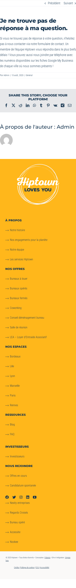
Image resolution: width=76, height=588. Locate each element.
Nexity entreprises (20, 503)
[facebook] (7, 497)
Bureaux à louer (18, 278)
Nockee (14, 542)
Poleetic (47, 557)
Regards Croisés (19, 512)
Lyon (12, 376)
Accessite (15, 532)
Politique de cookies (27, 567)
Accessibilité (44, 567)
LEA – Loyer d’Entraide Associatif (28, 337)
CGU (37, 567)
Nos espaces (16, 346)
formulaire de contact (51, 44)
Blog (12, 424)
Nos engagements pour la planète (28, 240)
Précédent (54, 3)
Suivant (68, 3)
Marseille (15, 385)
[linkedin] (27, 497)
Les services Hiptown (21, 259)
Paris (13, 395)
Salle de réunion (18, 327)
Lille (12, 366)
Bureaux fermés (18, 298)
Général (29, 75)
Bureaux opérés (18, 288)
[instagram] (21, 497)
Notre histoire (17, 230)
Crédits (16, 567)
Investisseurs (17, 456)
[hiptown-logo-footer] (38, 165)
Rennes (14, 405)
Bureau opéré (17, 522)
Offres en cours (18, 475)
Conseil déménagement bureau (27, 317)
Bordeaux (15, 356)
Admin (6, 75)
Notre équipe (17, 249)
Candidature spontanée (23, 485)
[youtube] (34, 497)
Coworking (16, 308)
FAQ (12, 434)
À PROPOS (13, 220)
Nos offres (15, 269)
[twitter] (14, 497)
